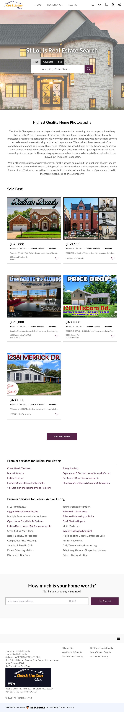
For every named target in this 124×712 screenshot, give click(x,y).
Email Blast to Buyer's (74, 521)
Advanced (48, 61)
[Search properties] (89, 69)
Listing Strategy (15, 478)
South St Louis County (100, 652)
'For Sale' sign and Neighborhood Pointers (29, 487)
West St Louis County (72, 652)
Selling (73, 4)
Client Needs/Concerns (19, 468)
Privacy (70, 707)
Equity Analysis (71, 468)
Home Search (54, 4)
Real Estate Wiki (13, 660)
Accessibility (52, 707)
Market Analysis (15, 473)
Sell (60, 61)
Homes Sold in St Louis (16, 654)
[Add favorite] (57, 258)
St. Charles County (99, 656)
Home (38, 4)
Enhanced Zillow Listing (75, 511)
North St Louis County (72, 656)
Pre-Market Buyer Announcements (81, 478)
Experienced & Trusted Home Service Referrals (87, 473)
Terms (62, 707)
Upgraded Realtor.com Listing (22, 511)
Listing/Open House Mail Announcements (29, 526)
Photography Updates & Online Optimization (86, 482)
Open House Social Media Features (25, 521)
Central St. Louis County (101, 648)
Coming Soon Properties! (37, 660)
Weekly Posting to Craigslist (77, 530)
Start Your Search (62, 436)
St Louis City (68, 648)
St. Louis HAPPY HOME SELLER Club (22, 657)
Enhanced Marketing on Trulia (78, 516)
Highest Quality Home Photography (26, 482)
